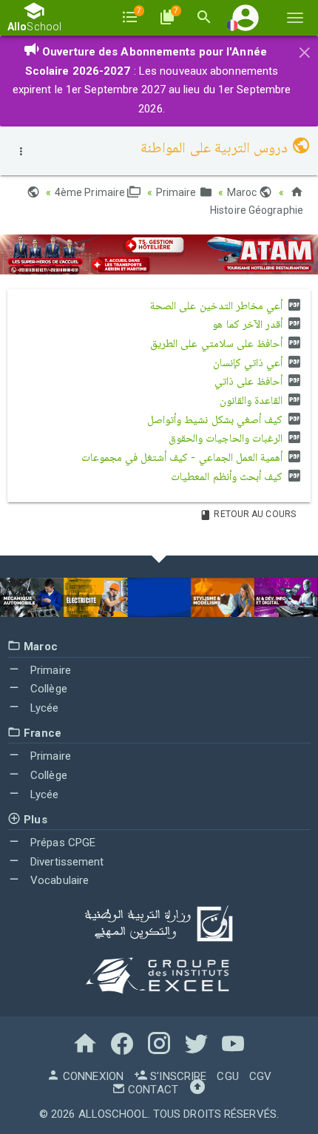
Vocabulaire (58, 880)
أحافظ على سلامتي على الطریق (217, 343)
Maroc (243, 192)
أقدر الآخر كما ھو (248, 324)
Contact (151, 1089)
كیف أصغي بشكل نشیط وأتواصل (216, 419)
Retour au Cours (254, 514)
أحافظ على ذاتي (249, 381)
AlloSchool (113, 1114)
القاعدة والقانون (252, 400)
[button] (245, 17)
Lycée (43, 708)
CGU (227, 1076)
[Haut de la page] (197, 1089)
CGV (260, 1076)
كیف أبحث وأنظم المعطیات (228, 476)
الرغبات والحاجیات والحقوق (227, 438)
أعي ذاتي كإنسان (249, 362)
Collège (47, 688)
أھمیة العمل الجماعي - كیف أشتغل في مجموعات (183, 457)
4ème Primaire (91, 192)
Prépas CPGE (61, 842)
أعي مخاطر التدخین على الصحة (217, 305)
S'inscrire (176, 1076)
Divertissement (65, 861)
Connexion (92, 1076)
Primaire (177, 192)
